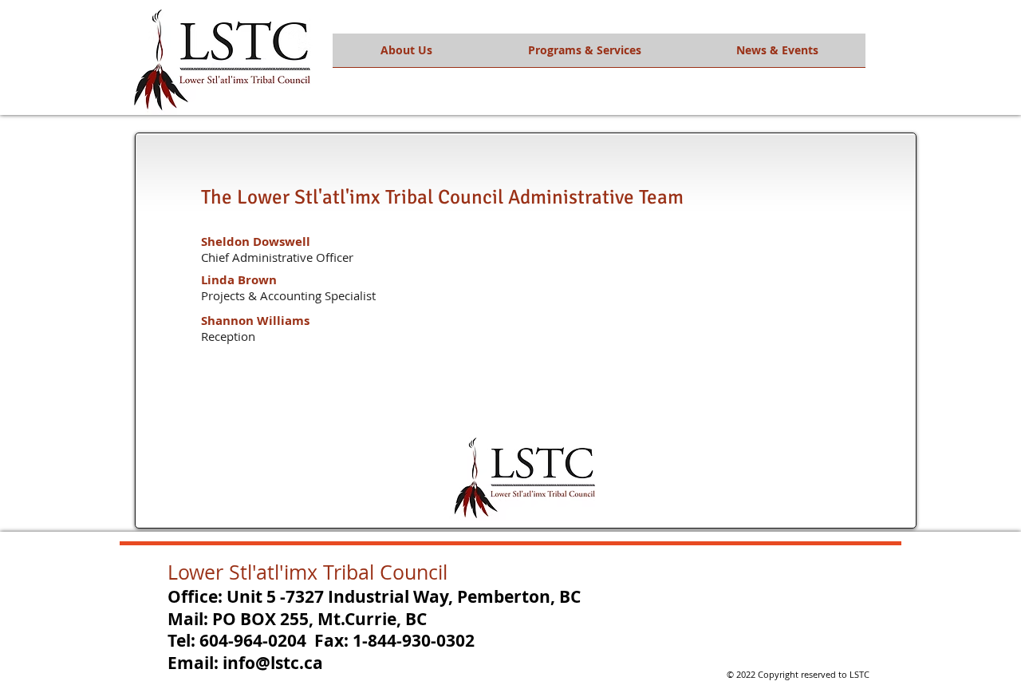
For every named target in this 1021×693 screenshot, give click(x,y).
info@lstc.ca (273, 663)
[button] (406, 55)
